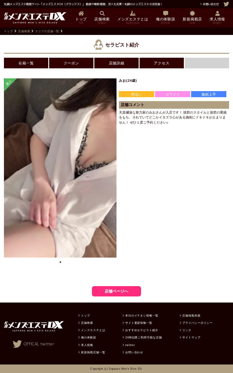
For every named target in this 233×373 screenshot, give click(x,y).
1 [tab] (60, 262)
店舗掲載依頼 (191, 315)
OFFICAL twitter (39, 344)
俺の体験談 (88, 337)
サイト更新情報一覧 (139, 322)
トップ (8, 31)
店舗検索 (24, 31)
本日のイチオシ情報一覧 (141, 315)
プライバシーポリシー (197, 322)
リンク (186, 330)
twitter (130, 345)
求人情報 (87, 345)
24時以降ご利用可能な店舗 (143, 337)
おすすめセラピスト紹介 (141, 330)
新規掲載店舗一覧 (93, 352)
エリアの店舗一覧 (47, 31)
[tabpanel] (60, 168)
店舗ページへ (116, 291)
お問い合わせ (211, 4)
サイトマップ (191, 337)
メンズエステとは (93, 330)
